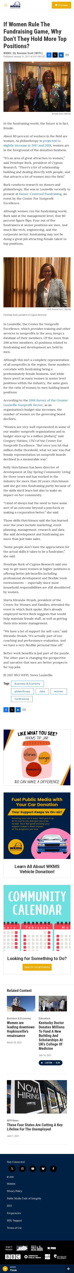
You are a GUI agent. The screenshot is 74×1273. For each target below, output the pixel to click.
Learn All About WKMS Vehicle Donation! (37, 869)
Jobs (42, 691)
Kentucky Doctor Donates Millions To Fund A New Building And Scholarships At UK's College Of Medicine (52, 1036)
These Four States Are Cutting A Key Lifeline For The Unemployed (35, 1127)
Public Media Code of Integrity (24, 1198)
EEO (9, 1206)
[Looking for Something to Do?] (37, 918)
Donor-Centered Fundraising (40, 194)
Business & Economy (27, 683)
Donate (63, 5)
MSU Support (14, 1220)
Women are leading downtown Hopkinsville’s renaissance (21, 1029)
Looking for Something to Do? (37, 958)
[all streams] (69, 1268)
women (58, 691)
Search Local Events (37, 967)
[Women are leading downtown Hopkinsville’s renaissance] (21, 1004)
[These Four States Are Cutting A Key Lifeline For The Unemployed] (37, 1096)
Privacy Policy (14, 1191)
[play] (5, 1268)
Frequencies (14, 1213)
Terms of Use (14, 1228)
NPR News (13, 1120)
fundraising (22, 699)
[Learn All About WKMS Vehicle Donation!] (37, 825)
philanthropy (22, 691)
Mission (11, 1184)
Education (44, 1018)
